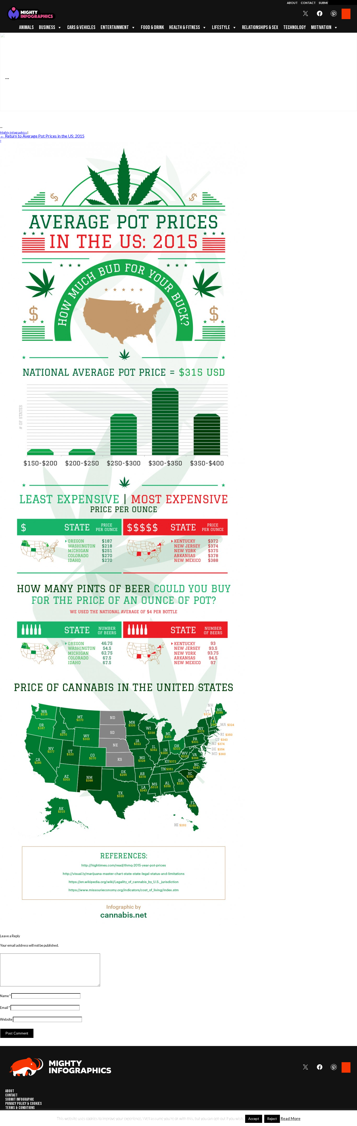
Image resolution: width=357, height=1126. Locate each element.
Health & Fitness (184, 27)
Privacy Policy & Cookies (23, 1104)
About (292, 2)
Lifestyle (221, 27)
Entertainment (115, 27)
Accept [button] (253, 1119)
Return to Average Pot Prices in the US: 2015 (42, 135)
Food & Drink (152, 27)
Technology (294, 27)
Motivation (321, 27)
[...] (123, 925)
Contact (308, 2)
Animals (26, 27)
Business (47, 27)
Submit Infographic (19, 1100)
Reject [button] (272, 1119)
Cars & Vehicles (81, 27)
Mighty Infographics (13, 132)
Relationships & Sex (260, 27)
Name (5, 996)
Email (5, 1007)
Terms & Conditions (20, 1108)
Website (6, 1019)
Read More (291, 1119)
